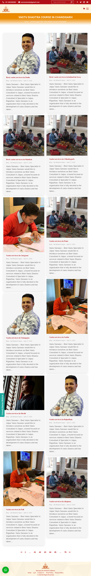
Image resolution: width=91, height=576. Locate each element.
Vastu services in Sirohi (16, 413)
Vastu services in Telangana (17, 338)
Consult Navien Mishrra (2, 405)
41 (35, 552)
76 (65, 552)
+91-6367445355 (10, 2)
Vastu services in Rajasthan (60, 419)
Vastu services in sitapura (60, 501)
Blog (7, 80)
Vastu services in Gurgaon (17, 255)
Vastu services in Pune (58, 241)
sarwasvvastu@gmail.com (30, 2)
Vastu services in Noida (59, 337)
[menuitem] (29, 573)
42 (40, 552)
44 (50, 552)
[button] (5, 570)
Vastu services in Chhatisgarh (61, 159)
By (16, 80)
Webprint (46, 570)
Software (52, 570)
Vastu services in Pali (15, 509)
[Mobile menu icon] (87, 8)
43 (45, 552)
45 (55, 552)
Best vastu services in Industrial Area (65, 77)
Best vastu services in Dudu (18, 77)
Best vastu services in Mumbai (19, 159)
